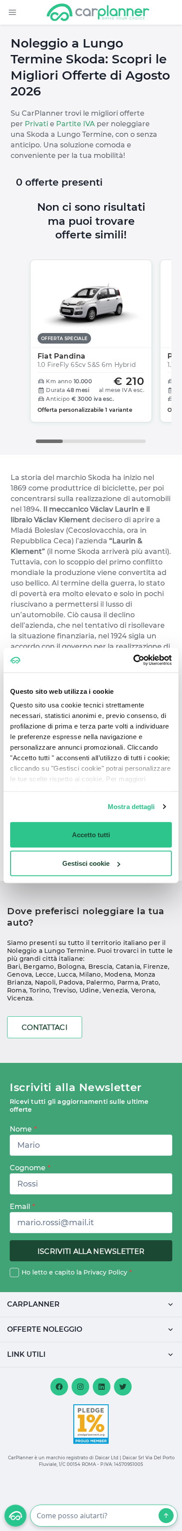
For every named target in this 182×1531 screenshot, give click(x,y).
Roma (16, 990)
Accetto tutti (91, 834)
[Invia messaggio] (166, 1515)
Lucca (66, 974)
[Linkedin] (101, 1386)
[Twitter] (123, 1386)
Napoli (45, 982)
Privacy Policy (105, 1272)
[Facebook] (59, 1386)
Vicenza (19, 998)
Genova (19, 974)
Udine (89, 990)
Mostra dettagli (131, 806)
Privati (36, 124)
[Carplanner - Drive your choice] (98, 12)
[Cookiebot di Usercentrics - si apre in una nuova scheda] (133, 660)
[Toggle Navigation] (12, 12)
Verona (142, 990)
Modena (117, 974)
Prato (150, 982)
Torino (39, 990)
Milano (90, 974)
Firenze (155, 967)
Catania (128, 967)
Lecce (44, 974)
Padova (71, 982)
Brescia (100, 967)
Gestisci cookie (86, 863)
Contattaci (45, 1027)
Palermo (100, 982)
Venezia (115, 990)
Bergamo (38, 967)
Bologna (71, 967)
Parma (127, 982)
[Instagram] (80, 1386)
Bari (13, 967)
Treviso (64, 990)
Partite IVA (75, 124)
